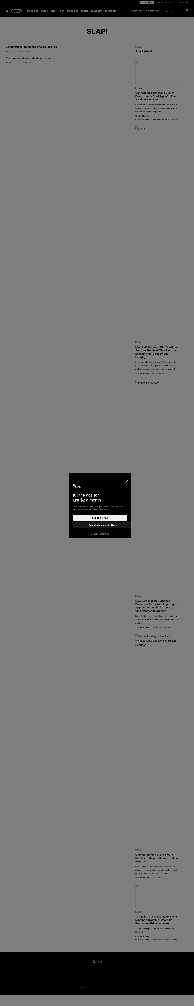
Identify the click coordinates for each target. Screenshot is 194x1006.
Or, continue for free (100, 534)
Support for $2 (100, 518)
